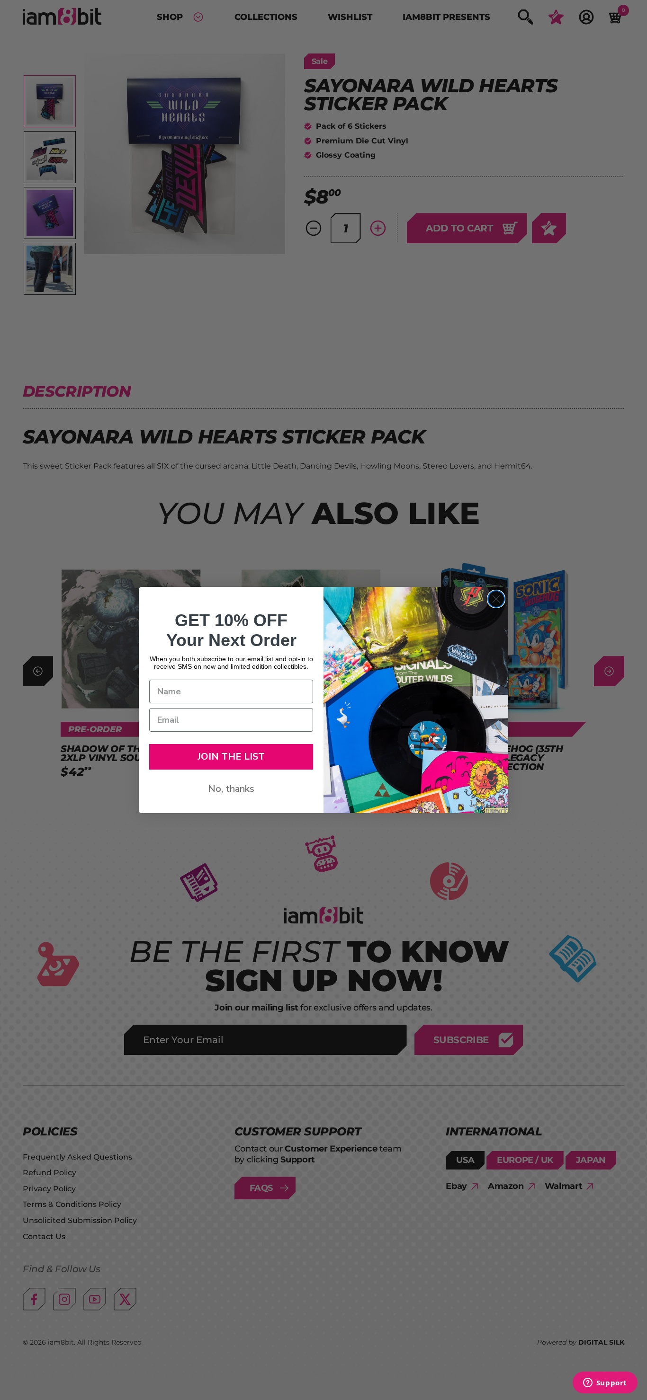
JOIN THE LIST (231, 756)
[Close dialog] (496, 599)
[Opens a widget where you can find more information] (605, 1383)
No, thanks (231, 788)
